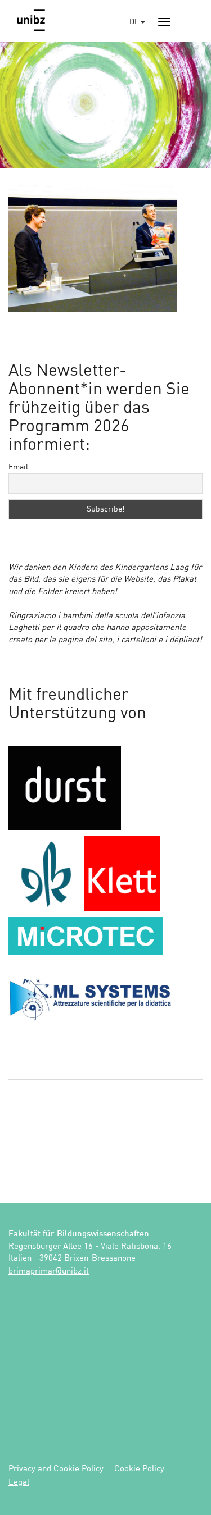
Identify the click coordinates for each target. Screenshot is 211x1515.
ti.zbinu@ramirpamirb (48, 1271)
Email (18, 467)
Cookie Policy (139, 1469)
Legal (18, 1483)
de (135, 22)
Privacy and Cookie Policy (56, 1469)
